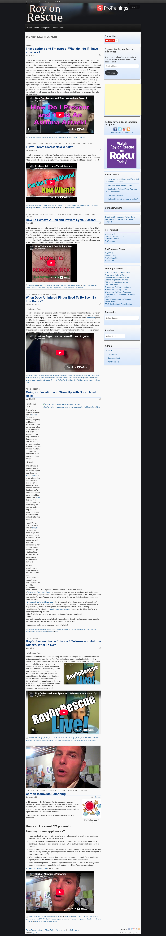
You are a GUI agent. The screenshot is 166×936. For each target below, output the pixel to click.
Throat (39, 207)
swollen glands (31, 207)
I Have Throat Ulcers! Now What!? (49, 147)
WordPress (125, 933)
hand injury (36, 377)
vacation (51, 631)
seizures (77, 740)
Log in (110, 350)
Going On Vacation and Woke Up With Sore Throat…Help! (62, 394)
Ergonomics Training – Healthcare (118, 287)
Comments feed (114, 358)
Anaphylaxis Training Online (115, 275)
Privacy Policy (49, 930)
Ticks (65, 288)
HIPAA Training (111, 301)
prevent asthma (63, 137)
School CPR (109, 260)
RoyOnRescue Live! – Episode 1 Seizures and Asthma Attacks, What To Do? (63, 643)
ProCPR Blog (110, 253)
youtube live (92, 740)
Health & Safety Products (114, 236)
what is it (62, 207)
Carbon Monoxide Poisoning (46, 794)
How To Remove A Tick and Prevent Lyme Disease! (61, 220)
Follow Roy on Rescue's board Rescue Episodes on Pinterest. (120, 219)
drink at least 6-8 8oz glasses (58, 609)
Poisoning (83, 791)
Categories (48, 2)
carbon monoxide (34, 916)
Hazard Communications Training (118, 299)
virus (56, 631)
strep (32, 631)
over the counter (57, 629)
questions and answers (33, 740)
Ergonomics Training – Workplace (118, 292)
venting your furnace (41, 921)
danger (80, 916)
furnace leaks (94, 916)
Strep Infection (31, 475)
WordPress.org (113, 362)
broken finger (33, 375)
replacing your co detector (60, 919)
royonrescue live (67, 740)
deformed (48, 375)
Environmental (70, 791)
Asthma (29, 45)
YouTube (137, 929)
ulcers (52, 207)
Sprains (44, 294)
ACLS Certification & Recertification (118, 272)
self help (87, 629)
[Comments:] (100, 55)
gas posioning (30, 919)
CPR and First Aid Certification (116, 282)
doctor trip (71, 375)
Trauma (52, 294)
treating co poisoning (94, 919)
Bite (36, 285)
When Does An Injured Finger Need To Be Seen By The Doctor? (61, 299)
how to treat (73, 377)
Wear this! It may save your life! (120, 185)
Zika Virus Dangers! (115, 195)
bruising (41, 375)
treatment (82, 137)
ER (89, 375)
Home (29, 27)
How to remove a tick (63, 285)
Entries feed (112, 354)
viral (56, 207)
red (72, 629)
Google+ (134, 929)
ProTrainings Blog (111, 258)
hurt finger (81, 377)
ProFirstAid (67, 205)
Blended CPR (110, 234)
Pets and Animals (48, 214)
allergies (35, 528)
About (40, 2)
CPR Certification (111, 284)
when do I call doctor (73, 207)
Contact (57, 2)
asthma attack (46, 137)
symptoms (82, 919)
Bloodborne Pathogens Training (117, 277)
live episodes (62, 738)
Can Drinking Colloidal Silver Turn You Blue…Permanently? (121, 190)
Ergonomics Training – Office (116, 289)
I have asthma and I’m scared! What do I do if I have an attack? (62, 50)
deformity (56, 375)
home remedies (40, 629)
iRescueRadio (32, 214)
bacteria (31, 285)
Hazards (77, 214)
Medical (48, 144)
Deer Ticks (42, 285)
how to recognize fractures (59, 377)
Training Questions (71, 144)
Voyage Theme (135, 933)
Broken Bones (32, 294)
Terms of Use (61, 930)
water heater (53, 921)
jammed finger (30, 380)
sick (92, 629)
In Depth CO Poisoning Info (36, 868)
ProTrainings (110, 241)
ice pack (89, 377)
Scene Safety (55, 791)
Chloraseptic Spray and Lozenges (40, 602)
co (62, 916)
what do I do (80, 288)
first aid (37, 738)
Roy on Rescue (31, 2)
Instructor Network (112, 238)
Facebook (129, 929)
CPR (74, 916)
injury (95, 377)
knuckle (39, 380)
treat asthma (73, 137)
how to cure (47, 205)
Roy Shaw (75, 205)
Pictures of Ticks (31, 288)
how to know (45, 377)
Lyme (84, 285)
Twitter (132, 929)
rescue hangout (47, 740)
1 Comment (96, 797)
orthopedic (46, 380)
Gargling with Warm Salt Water (38, 592)
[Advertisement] (123, 99)
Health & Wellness (34, 144)
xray (27, 382)
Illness (57, 144)
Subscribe (111, 73)
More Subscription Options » (122, 132)
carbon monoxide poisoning (51, 916)
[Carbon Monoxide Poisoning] (63, 767)
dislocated (63, 375)
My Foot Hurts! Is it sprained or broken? (123, 199)
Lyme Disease (91, 285)
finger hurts (95, 375)
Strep (37, 497)
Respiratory (88, 144)
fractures (29, 377)
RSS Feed (139, 929)
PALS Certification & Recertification (118, 304)
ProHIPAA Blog (110, 255)
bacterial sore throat (35, 205)
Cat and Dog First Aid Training (116, 280)
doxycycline (51, 285)
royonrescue (94, 205)
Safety (44, 791)
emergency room (81, 375)
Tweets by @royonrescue (115, 217)
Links (64, 2)
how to (49, 629)
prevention (41, 288)
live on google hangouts (76, 738)
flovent (54, 137)
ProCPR (59, 205)
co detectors (68, 916)
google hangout (46, 738)
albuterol (32, 137)
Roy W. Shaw (84, 205)
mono (54, 205)
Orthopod (91, 317)
